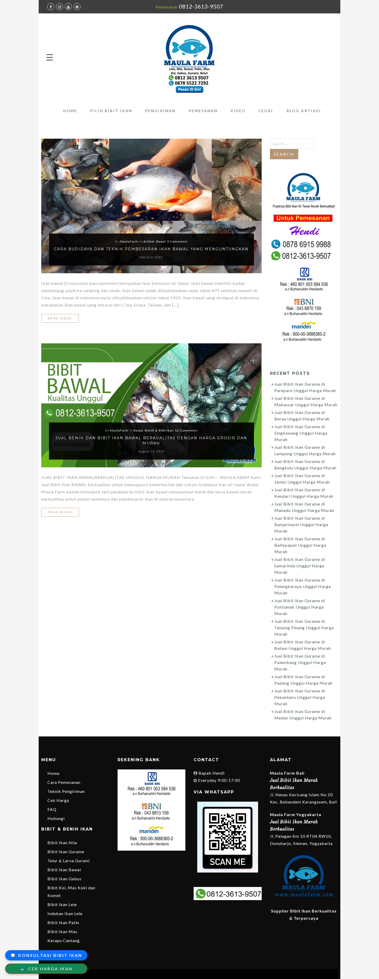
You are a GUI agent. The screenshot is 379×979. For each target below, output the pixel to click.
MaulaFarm (129, 241)
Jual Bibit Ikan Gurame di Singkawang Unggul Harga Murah (300, 433)
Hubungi (56, 818)
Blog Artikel (304, 111)
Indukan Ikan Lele (65, 913)
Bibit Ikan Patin (63, 922)
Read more (60, 318)
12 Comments (186, 430)
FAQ (51, 809)
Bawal (161, 241)
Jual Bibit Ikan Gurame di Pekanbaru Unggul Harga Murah (299, 697)
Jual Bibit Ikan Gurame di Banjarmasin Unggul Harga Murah (301, 524)
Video (238, 111)
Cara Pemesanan (63, 782)
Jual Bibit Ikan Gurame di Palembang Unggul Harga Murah (300, 662)
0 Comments (177, 241)
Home (70, 111)
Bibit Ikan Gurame (65, 851)
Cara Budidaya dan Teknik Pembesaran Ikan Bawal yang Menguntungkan (151, 249)
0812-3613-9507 (201, 6)
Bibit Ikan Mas (62, 931)
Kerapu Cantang (63, 940)
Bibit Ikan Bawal (64, 869)
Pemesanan (203, 111)
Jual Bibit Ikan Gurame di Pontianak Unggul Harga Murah (299, 607)
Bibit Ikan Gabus (64, 878)
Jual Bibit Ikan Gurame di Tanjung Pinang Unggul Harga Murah (304, 627)
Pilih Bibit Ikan (111, 111)
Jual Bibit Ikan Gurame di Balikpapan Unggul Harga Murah (300, 545)
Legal (266, 111)
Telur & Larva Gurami (68, 860)
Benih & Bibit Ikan (159, 430)
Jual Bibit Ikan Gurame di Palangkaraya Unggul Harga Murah (302, 586)
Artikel (148, 241)
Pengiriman (160, 111)
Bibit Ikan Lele (62, 904)
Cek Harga (58, 800)
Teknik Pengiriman (66, 791)
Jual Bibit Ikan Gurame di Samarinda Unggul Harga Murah (299, 566)
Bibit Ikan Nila (62, 842)
